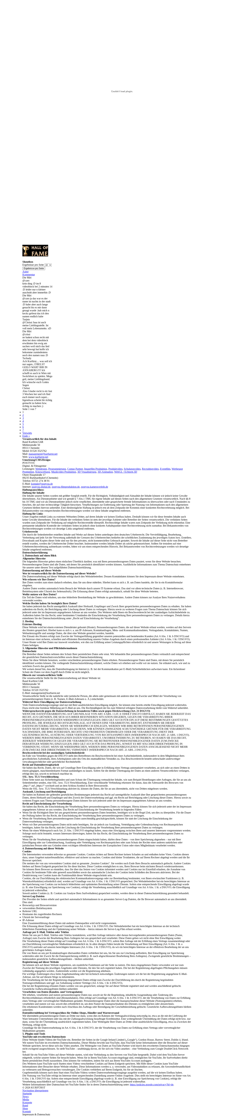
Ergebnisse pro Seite (33, 264)
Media (25, 1099)
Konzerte (27, 1102)
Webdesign (41, 468)
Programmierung (57, 468)
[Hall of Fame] (35, 255)
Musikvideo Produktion (63, 471)
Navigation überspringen (35, 1090)
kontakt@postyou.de (42, 483)
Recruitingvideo (150, 468)
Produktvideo (115, 468)
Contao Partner (75, 468)
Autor (25, 271)
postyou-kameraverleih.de (94, 486)
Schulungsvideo (132, 468)
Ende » (26, 436)
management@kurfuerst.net (43, 453)
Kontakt (26, 1111)
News (25, 1096)
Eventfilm (165, 468)
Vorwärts (27, 433)
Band (25, 1105)
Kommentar (28, 274)
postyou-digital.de (41, 486)
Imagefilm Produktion (95, 468)
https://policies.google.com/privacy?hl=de (151, 1084)
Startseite (27, 1093)
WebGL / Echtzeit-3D (125, 471)
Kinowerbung (42, 471)
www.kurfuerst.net (38, 456)
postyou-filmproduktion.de (66, 486)
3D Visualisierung (86, 471)
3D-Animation (105, 471)
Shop (25, 1108)
